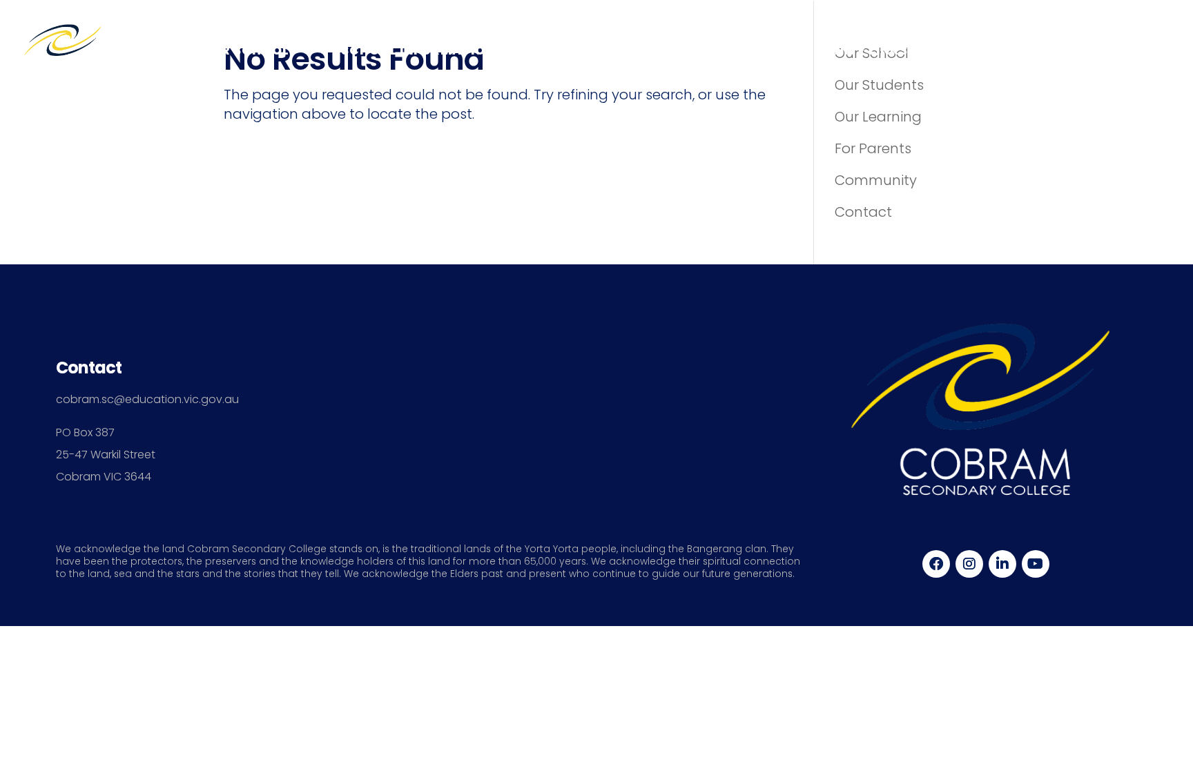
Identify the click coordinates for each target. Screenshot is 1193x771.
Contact (1123, 50)
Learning (695, 50)
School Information (418, 50)
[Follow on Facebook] (936, 564)
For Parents (873, 148)
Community (876, 180)
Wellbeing (585, 50)
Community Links (845, 50)
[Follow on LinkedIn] (1002, 564)
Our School (245, 50)
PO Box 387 (85, 432)
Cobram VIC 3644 (103, 477)
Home (144, 50)
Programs (998, 50)
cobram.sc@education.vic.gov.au (147, 399)
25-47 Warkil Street (105, 454)
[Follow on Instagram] (969, 564)
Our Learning (878, 116)
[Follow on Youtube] (1035, 564)
